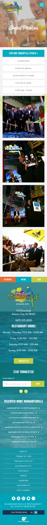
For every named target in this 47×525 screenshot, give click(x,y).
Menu (23, 279)
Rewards (8, 279)
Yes (32, 512)
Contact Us (23, 361)
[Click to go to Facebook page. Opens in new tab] (21, 391)
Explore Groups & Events (23, 53)
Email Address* (8, 378)
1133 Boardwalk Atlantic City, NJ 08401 (23, 312)
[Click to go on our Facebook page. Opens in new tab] (13, 498)
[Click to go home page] (12, 8)
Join (38, 384)
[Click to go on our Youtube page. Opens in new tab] (28, 498)
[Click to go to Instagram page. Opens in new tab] (26, 391)
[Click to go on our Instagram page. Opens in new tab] (23, 498)
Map (39, 279)
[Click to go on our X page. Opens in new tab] (18, 498)
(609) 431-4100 (23, 320)
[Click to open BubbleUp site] (23, 519)
